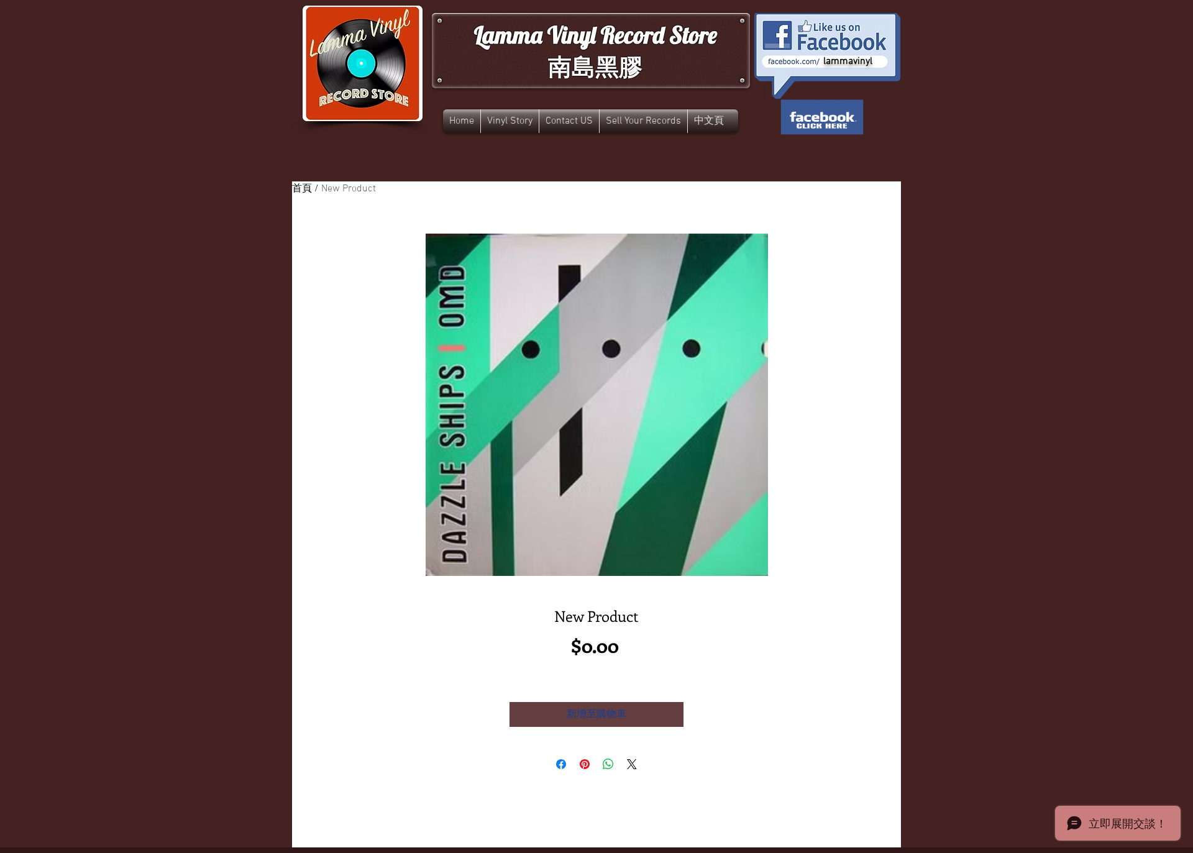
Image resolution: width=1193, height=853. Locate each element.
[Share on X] (631, 764)
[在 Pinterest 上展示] (584, 764)
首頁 (302, 189)
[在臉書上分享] (561, 764)
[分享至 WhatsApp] (608, 764)
